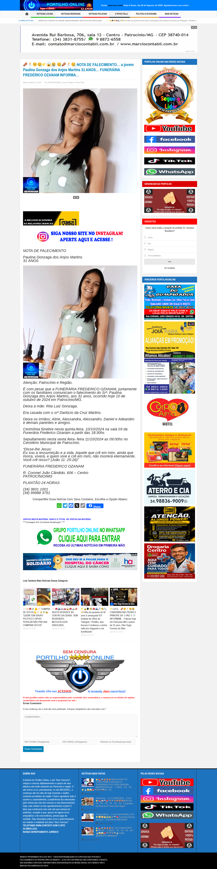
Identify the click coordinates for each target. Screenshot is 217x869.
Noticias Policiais (98, 14)
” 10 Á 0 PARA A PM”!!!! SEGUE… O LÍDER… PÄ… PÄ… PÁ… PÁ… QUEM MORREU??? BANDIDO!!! (115, 832)
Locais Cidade (67, 82)
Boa (149, 243)
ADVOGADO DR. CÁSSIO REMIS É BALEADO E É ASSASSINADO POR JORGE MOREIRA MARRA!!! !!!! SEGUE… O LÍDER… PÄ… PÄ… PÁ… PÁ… (114, 784)
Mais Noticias (171, 14)
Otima (150, 237)
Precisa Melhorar (154, 255)
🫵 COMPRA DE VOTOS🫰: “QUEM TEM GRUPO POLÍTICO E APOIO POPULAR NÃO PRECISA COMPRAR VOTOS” (36, 617)
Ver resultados (169, 268)
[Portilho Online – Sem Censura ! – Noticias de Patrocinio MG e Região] (56, 5)
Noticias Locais (45, 14)
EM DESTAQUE (54, 82)
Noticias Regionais (70, 14)
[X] (77, 506)
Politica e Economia (146, 14)
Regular (151, 249)
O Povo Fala (121, 14)
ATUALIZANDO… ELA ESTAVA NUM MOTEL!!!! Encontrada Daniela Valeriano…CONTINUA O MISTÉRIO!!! (115, 817)
